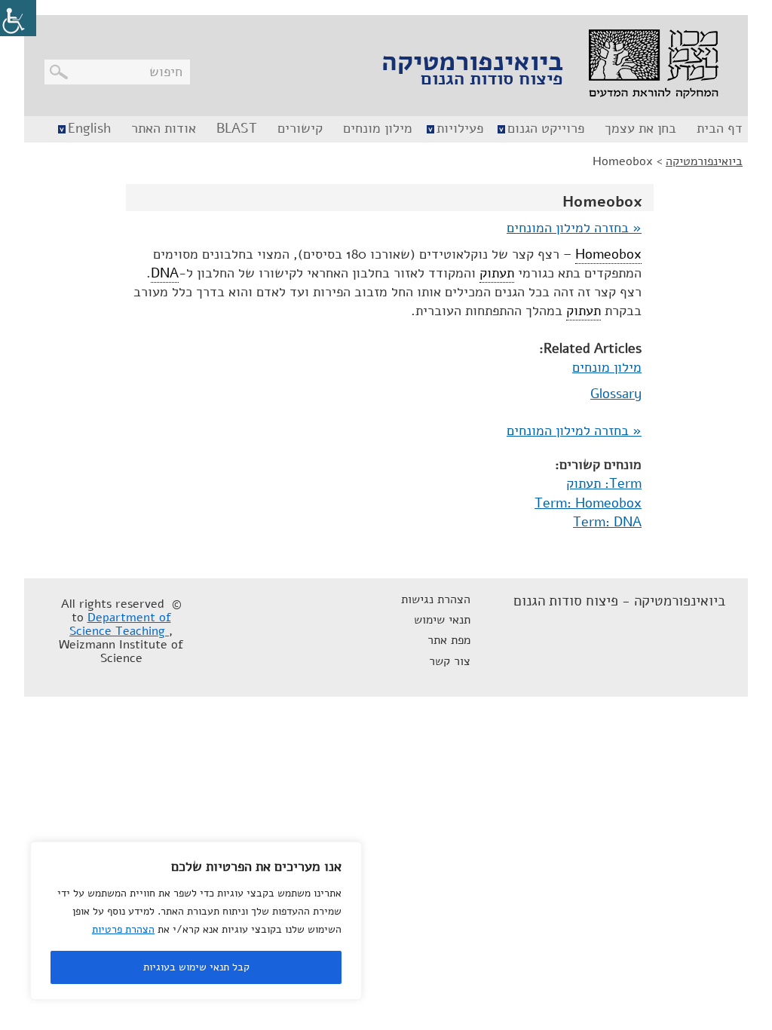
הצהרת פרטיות (123, 929)
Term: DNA (607, 522)
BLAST (236, 128)
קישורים (300, 128)
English (89, 128)
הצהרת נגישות (435, 599)
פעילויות (460, 128)
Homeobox (608, 254)
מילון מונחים (377, 128)
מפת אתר (448, 640)
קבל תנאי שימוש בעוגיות (196, 967)
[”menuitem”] (718, 129)
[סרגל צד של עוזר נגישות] (18, 18)
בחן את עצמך (640, 128)
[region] (196, 920)
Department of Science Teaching (120, 624)
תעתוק (496, 273)
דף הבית (720, 128)
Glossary (616, 394)
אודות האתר (163, 128)
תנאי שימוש (442, 620)
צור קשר (449, 661)
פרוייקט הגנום (545, 128)
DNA (165, 273)
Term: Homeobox (588, 503)
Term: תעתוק (604, 483)
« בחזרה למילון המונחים (574, 228)
